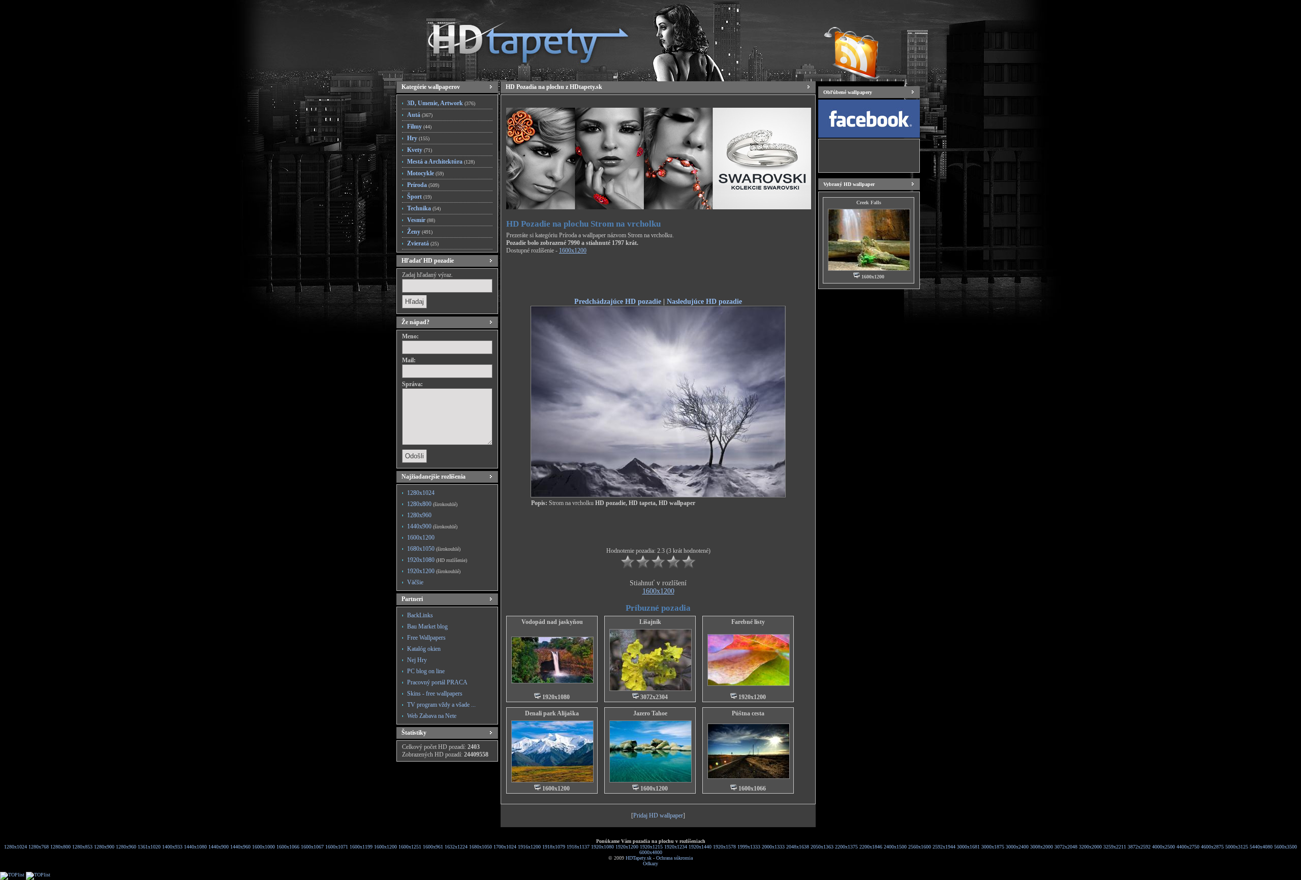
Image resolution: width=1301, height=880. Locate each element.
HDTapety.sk (639, 858)
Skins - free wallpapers (434, 693)
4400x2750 (1187, 847)
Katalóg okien (424, 648)
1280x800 (432, 504)
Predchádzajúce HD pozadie (617, 301)
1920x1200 (433, 571)
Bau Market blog (427, 626)
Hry (418, 138)
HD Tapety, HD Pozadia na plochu (518, 38)
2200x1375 (846, 847)
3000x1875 (992, 847)
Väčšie (415, 582)
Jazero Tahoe (650, 713)
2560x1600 (919, 847)
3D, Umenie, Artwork (441, 103)
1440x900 (432, 526)
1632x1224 (456, 847)
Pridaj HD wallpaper (658, 815)
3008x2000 (1041, 847)
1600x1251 (409, 847)
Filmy (419, 126)
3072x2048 (1066, 847)
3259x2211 (1114, 847)
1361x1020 (149, 847)
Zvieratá (423, 243)
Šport (419, 196)
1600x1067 (312, 847)
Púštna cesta (748, 713)
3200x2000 (1090, 847)
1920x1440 (700, 847)
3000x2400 (1017, 847)
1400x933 (172, 847)
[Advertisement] (658, 277)
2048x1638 (797, 847)
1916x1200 (529, 847)
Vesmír (421, 220)
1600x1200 (421, 537)
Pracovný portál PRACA (437, 682)
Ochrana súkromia (674, 858)
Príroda (423, 184)
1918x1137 (578, 847)
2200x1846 (870, 847)
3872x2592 (1139, 847)
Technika (424, 208)
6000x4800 (650, 852)
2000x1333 (773, 847)
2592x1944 (944, 847)
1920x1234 (675, 847)
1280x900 (104, 847)
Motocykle (425, 173)
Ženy (419, 231)
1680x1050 (433, 548)
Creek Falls (868, 202)
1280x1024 (421, 492)
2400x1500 (895, 847)
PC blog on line (426, 671)
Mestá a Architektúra (441, 161)
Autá (419, 114)
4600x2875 (1212, 847)
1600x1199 (361, 847)
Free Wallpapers (426, 637)
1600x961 (433, 847)
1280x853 (82, 847)
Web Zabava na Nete (431, 715)
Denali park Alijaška (552, 713)
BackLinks (420, 615)
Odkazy (650, 863)
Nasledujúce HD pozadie (704, 301)
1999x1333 (748, 847)
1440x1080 (195, 847)
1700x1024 (504, 847)
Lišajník (650, 621)
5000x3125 (1236, 847)
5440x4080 (1261, 847)
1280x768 (38, 847)
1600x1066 (287, 847)
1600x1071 (336, 847)
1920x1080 (437, 559)
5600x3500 (1285, 847)
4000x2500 (1163, 847)
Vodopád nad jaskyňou (552, 621)
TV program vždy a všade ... (441, 704)
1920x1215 (651, 847)
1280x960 (419, 515)
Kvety (419, 149)
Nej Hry (417, 660)
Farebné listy (748, 621)
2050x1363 (822, 847)
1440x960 (240, 847)
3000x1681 (968, 847)
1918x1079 (553, 847)
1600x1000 (263, 847)
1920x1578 (724, 847)
